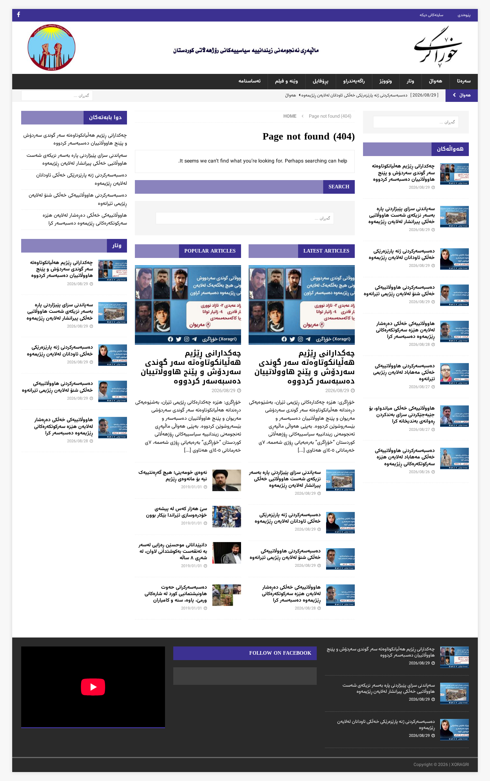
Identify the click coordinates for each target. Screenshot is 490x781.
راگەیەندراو (354, 81)
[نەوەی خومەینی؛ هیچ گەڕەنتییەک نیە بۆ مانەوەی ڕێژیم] (226, 480)
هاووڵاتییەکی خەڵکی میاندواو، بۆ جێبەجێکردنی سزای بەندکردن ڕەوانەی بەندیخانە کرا (402, 415)
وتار (410, 81)
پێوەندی (464, 15)
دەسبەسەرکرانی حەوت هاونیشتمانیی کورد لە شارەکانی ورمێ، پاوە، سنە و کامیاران (176, 594)
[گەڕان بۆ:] (57, 96)
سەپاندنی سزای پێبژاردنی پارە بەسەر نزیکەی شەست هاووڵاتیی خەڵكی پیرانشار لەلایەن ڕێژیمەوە (285, 479)
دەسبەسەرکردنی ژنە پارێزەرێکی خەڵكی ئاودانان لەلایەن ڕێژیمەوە (288, 518)
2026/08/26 (419, 472)
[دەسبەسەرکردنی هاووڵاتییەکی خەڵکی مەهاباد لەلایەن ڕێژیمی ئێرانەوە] (454, 374)
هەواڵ (435, 81)
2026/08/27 (419, 387)
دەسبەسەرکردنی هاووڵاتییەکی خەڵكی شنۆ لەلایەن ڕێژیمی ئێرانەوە (285, 554)
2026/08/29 (337, 391)
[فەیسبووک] (18, 15)
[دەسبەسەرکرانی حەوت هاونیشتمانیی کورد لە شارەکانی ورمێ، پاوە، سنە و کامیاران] (226, 595)
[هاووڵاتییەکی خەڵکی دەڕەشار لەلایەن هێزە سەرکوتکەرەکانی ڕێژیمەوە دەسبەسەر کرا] (340, 595)
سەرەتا (464, 81)
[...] (301, 451)
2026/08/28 (305, 609)
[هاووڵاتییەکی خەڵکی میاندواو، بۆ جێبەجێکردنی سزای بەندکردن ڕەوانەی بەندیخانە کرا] (454, 416)
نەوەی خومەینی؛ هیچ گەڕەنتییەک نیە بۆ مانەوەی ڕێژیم (172, 476)
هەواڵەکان (450, 149)
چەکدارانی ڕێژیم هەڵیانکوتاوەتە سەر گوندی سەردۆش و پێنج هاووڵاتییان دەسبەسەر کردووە (304, 367)
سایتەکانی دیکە (431, 15)
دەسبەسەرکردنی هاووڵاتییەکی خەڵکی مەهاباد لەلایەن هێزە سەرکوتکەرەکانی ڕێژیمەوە (405, 457)
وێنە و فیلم (286, 81)
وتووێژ (386, 81)
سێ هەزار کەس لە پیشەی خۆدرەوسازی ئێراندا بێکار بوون (176, 512)
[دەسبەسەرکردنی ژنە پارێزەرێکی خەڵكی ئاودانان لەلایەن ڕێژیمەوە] (340, 522)
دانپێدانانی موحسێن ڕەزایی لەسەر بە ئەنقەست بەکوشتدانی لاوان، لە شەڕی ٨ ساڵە (172, 551)
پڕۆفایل (321, 81)
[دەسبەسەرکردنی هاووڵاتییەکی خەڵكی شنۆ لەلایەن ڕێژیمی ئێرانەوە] (340, 559)
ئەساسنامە (249, 81)
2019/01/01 (191, 487)
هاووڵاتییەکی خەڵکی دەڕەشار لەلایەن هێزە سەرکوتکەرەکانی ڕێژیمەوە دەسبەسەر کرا (291, 594)
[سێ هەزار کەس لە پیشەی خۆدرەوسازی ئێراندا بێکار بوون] (226, 516)
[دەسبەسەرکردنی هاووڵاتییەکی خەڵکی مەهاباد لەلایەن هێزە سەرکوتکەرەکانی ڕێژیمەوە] (454, 458)
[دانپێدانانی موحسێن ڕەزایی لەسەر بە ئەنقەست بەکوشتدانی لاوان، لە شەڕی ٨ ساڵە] (226, 553)
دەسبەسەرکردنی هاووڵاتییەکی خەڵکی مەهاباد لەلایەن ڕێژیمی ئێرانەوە (404, 372)
